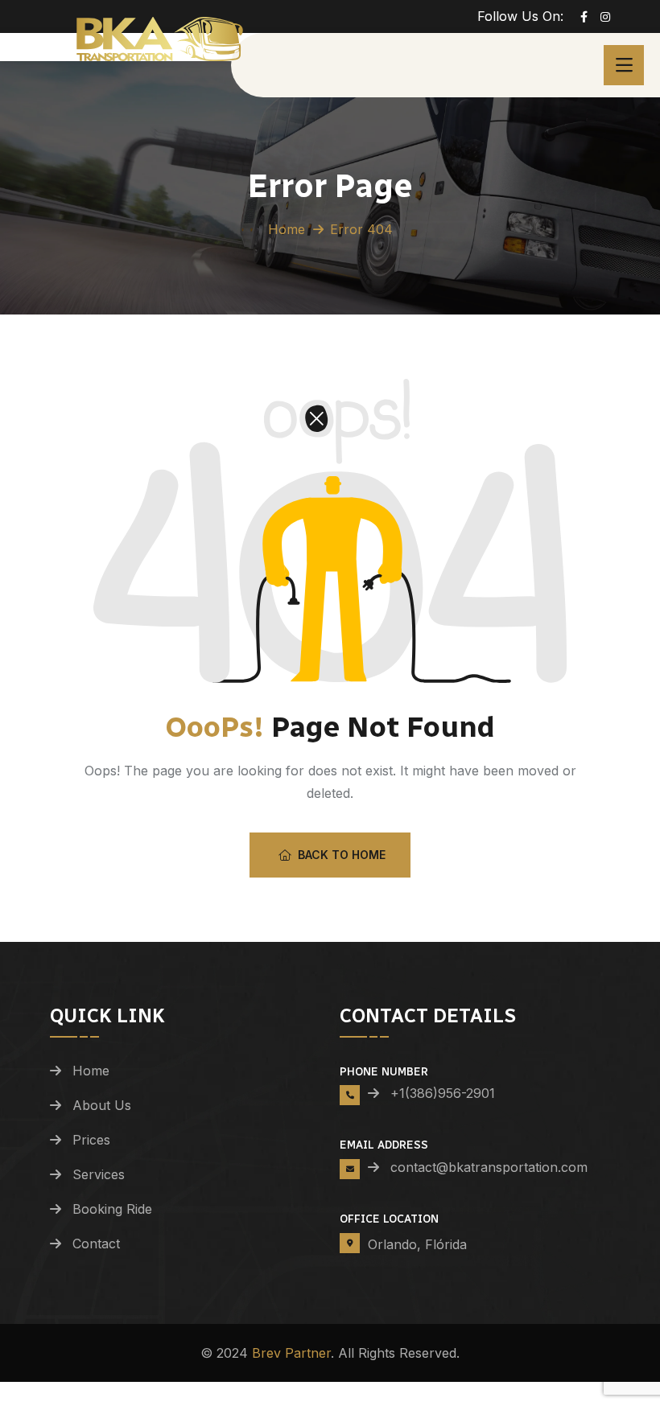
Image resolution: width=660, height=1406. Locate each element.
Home (286, 229)
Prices (91, 1140)
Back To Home (342, 854)
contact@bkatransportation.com (481, 1167)
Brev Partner (291, 1353)
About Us (101, 1105)
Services (98, 1174)
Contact (96, 1243)
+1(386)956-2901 (442, 1093)
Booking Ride (112, 1209)
